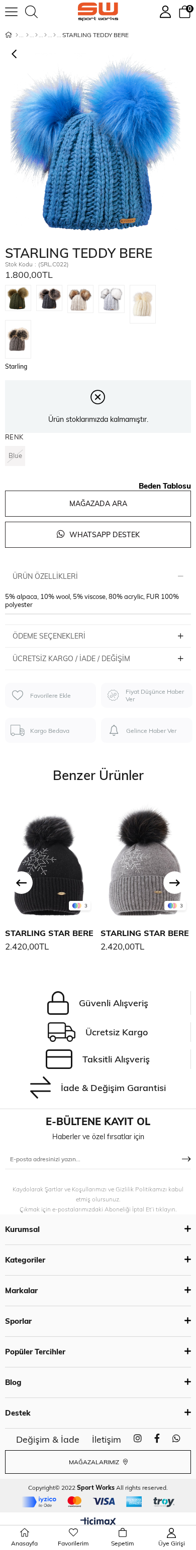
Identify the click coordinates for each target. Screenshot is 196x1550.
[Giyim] (36, 35)
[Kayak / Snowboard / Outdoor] (54, 35)
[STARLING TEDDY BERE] (20, 302)
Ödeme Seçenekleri (49, 636)
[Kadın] (27, 35)
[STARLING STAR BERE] (50, 856)
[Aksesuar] (45, 35)
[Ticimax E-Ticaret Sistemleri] (98, 1522)
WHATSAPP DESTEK (103, 534)
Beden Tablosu (165, 486)
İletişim (106, 1439)
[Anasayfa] (17, 35)
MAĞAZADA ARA (98, 503)
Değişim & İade (47, 1439)
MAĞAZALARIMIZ (95, 1462)
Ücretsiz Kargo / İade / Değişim (71, 658)
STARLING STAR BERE (49, 933)
